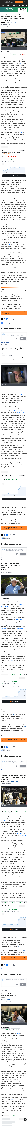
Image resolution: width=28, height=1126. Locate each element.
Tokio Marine (20, 394)
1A (13, 164)
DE (6, 217)
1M (8, 164)
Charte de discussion (5, 342)
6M (10, 164)
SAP (6, 202)
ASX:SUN (4, 820)
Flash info (24, 5)
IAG (22, 411)
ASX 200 (14, 1099)
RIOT (9, 244)
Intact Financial (21, 412)
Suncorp (16, 411)
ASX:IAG (19, 833)
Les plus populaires (16, 5)
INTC (20, 132)
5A (15, 164)
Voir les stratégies (6, 153)
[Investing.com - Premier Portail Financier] (8, 2)
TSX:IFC (23, 835)
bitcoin (5, 250)
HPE (13, 92)
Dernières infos (5, 5)
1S (5, 164)
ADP (21, 63)
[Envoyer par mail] (14, 319)
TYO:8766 (22, 815)
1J (3, 164)
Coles (18, 1033)
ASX (11, 660)
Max (18, 164)
